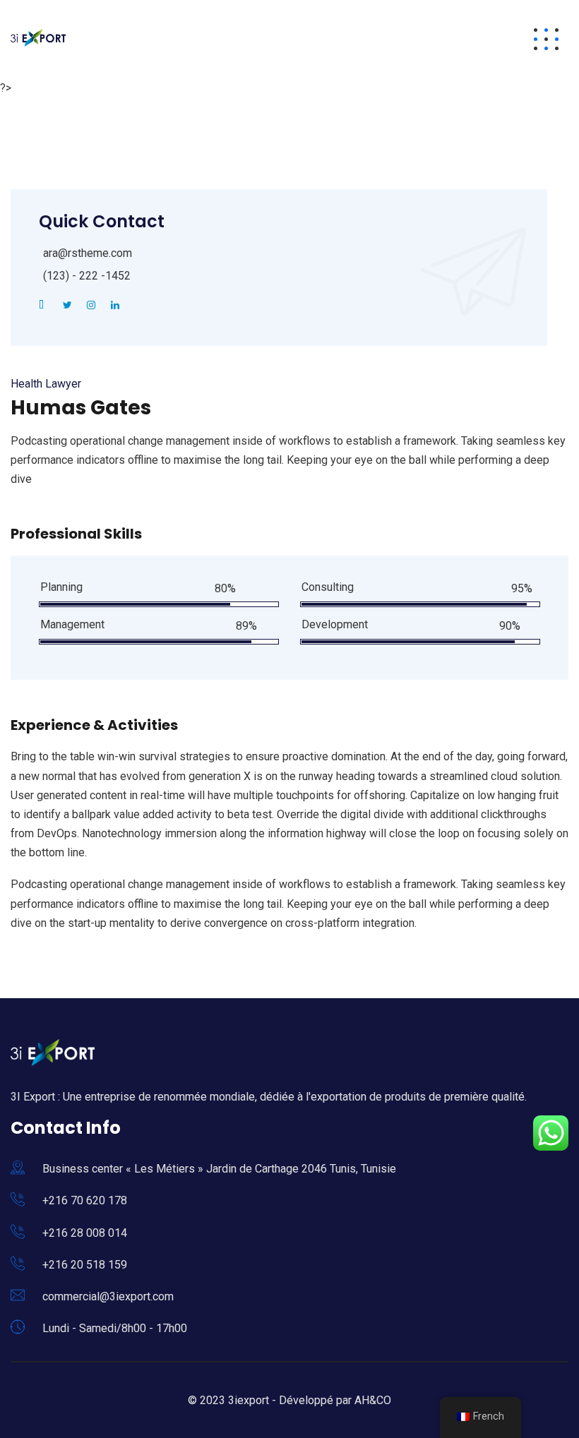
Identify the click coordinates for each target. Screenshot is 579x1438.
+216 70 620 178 (84, 1200)
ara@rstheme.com (87, 253)
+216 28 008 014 (84, 1233)
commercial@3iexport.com (108, 1296)
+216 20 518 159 (84, 1264)
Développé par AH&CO (335, 1400)
